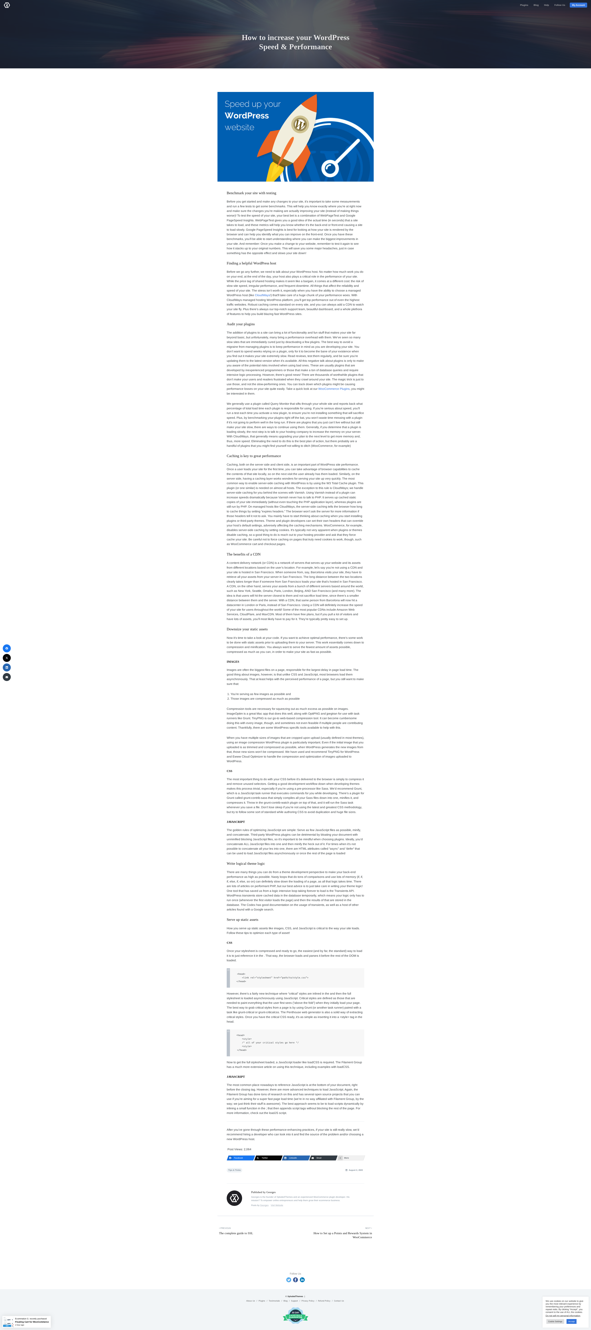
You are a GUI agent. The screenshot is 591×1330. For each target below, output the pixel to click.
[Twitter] (7, 658)
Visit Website (277, 1205)
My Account (578, 5)
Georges (264, 1205)
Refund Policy (324, 1301)
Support (294, 1301)
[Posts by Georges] (237, 1198)
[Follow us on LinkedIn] (302, 1279)
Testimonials (274, 1301)
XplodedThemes (295, 1296)
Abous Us (250, 1301)
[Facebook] (7, 648)
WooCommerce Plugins (334, 388)
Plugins (524, 5)
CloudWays (262, 295)
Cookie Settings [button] (555, 1321)
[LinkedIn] (7, 667)
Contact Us (339, 1301)
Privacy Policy (308, 1301)
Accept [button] (571, 1321)
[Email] (7, 677)
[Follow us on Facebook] (295, 1279)
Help (546, 5)
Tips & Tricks (234, 1170)
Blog (536, 5)
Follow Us (559, 5)
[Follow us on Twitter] (288, 1279)
